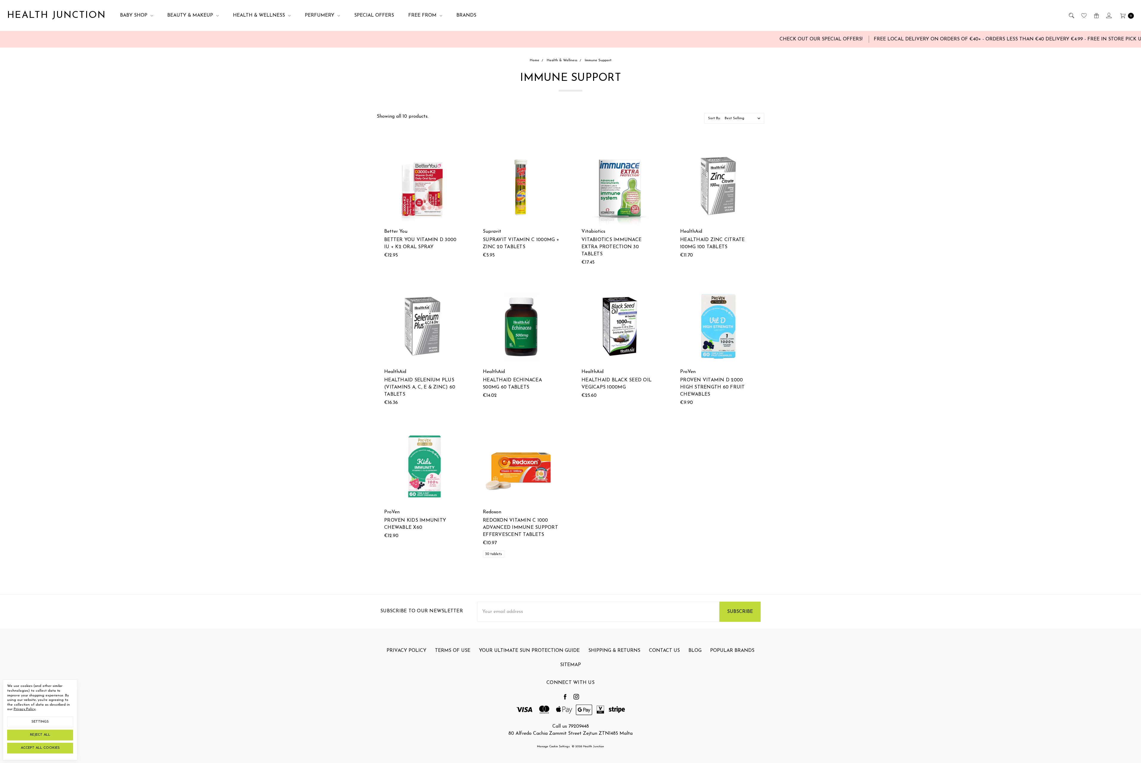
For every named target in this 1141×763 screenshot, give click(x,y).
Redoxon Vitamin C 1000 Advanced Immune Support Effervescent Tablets (520, 527)
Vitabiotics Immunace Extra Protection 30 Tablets (611, 247)
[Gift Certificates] (1095, 15)
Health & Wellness (259, 15)
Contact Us (664, 650)
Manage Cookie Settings (553, 746)
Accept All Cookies (40, 748)
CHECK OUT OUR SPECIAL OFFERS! (769, 39)
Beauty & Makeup (191, 15)
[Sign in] (1108, 15)
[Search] (1071, 15)
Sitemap (570, 665)
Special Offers (374, 15)
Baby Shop (134, 15)
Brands (466, 15)
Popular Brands (732, 650)
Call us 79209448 (570, 726)
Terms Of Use (452, 650)
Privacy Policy (406, 650)
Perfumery (320, 15)
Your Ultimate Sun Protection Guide (529, 650)
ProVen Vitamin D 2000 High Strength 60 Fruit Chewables (712, 387)
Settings (40, 721)
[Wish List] (1083, 15)
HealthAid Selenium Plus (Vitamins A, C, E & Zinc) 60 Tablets (419, 387)
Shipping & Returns (614, 650)
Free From (423, 15)
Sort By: (714, 118)
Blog (695, 650)
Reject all (40, 735)
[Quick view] (457, 151)
